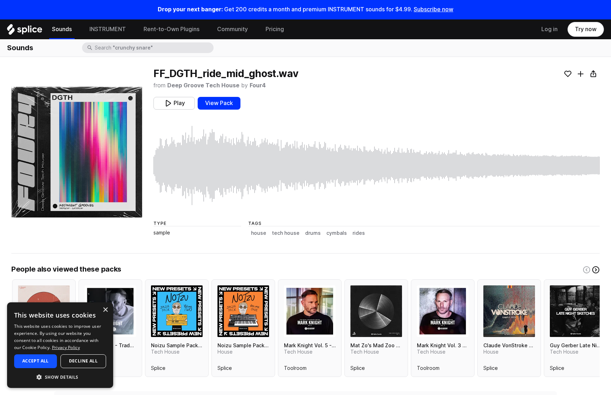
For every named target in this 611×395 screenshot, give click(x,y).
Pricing (275, 29)
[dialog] (60, 345)
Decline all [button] (83, 361)
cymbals (336, 233)
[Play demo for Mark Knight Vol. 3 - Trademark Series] (442, 311)
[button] (60, 377)
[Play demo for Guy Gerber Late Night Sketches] (575, 311)
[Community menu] (253, 29)
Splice (158, 369)
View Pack (219, 103)
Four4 (258, 85)
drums (313, 233)
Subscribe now (433, 9)
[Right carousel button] (595, 269)
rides (359, 233)
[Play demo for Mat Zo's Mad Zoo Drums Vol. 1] (376, 311)
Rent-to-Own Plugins (171, 29)
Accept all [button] (35, 361)
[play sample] (376, 165)
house (258, 233)
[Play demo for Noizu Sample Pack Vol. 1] (243, 311)
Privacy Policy (66, 347)
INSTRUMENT (107, 29)
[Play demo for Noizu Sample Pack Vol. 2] (177, 311)
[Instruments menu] (131, 29)
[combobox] (153, 48)
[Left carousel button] (586, 269)
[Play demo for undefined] (76, 152)
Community (232, 29)
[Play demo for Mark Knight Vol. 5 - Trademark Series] (309, 311)
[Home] (24, 31)
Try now (586, 29)
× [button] (105, 310)
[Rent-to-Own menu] (204, 29)
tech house (285, 233)
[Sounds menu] (77, 29)
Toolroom (295, 369)
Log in (549, 29)
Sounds (62, 29)
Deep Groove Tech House (203, 85)
